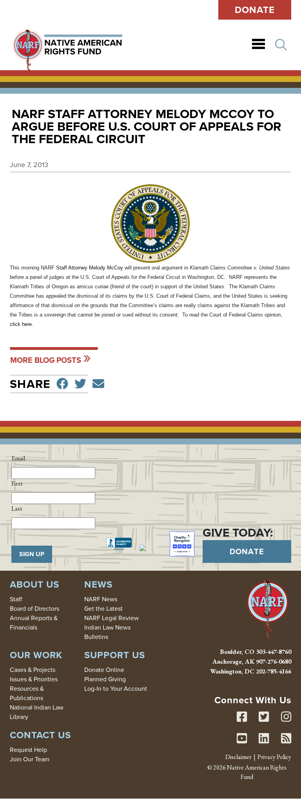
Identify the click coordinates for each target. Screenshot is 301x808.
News (98, 584)
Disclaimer (238, 757)
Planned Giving (105, 679)
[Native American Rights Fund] (67, 45)
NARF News (100, 599)
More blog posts (45, 360)
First (17, 483)
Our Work (36, 655)
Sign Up (31, 554)
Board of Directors (34, 608)
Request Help (28, 749)
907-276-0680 (273, 661)
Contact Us (40, 735)
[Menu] (258, 44)
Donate (255, 9)
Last (16, 508)
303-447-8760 (273, 652)
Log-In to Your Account (115, 688)
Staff (16, 599)
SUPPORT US (114, 655)
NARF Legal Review (111, 617)
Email (18, 458)
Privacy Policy (274, 757)
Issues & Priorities (34, 679)
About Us (34, 584)
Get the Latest (103, 608)
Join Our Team (29, 759)
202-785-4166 (273, 671)
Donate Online (104, 669)
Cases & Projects (32, 669)
